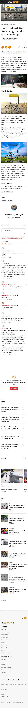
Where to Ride (4, 645)
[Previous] (23, 458)
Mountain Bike (4, 647)
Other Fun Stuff (4, 637)
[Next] (25, 458)
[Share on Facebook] (2, 47)
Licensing (3, 694)
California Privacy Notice (6, 691)
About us (3, 659)
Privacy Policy (4, 689)
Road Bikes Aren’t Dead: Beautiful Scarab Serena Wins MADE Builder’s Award (9, 429)
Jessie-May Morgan (12, 38)
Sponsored (10, 528)
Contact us (3, 662)
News (2, 485)
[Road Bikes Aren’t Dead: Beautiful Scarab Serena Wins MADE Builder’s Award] (4, 518)
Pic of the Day (4, 639)
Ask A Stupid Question (6, 667)
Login (24, 225)
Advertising (3, 672)
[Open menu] (2, 2)
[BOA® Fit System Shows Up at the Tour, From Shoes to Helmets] (4, 531)
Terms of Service (4, 696)
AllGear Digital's (13, 684)
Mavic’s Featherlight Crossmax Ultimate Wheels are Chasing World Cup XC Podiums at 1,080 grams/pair (17, 579)
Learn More (19, 53)
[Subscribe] (18, 679)
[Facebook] (2, 679)
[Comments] (19, 47)
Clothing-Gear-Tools (7, 200)
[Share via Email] (9, 47)
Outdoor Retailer (11, 587)
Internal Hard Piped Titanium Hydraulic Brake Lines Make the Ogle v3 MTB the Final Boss (10, 409)
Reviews (3, 642)
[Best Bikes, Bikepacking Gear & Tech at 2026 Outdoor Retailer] (4, 590)
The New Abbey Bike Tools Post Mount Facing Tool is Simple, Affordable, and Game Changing (10, 419)
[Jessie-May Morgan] (14, 208)
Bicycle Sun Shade (6, 57)
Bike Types (3, 629)
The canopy (4, 116)
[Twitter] (7, 679)
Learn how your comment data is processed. (13, 237)
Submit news (4, 664)
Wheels (10, 574)
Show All (4, 600)
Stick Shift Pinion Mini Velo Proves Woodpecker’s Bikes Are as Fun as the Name (17, 507)
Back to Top (20, 618)
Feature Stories (4, 634)
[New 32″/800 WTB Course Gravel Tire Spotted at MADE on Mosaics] (4, 554)
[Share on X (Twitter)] (6, 47)
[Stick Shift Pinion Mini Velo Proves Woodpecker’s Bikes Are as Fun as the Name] (4, 506)
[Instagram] (12, 679)
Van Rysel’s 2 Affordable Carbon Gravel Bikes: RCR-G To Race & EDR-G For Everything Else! (10, 446)
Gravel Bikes (10, 562)
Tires (9, 551)
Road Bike (10, 516)
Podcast (3, 669)
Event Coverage (5, 632)
